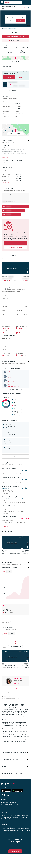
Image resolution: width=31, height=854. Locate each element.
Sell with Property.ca (16, 827)
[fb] (5, 795)
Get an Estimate (15, 243)
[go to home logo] (8, 783)
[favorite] (19, 538)
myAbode (12, 787)
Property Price (6, 295)
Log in (10, 20)
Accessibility (15, 817)
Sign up (20, 20)
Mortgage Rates (18, 830)
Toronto (3, 8)
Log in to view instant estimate (15, 36)
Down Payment (5, 302)
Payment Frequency (6, 318)
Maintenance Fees (6, 338)
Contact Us (27, 827)
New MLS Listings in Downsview (12, 773)
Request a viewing (15, 851)
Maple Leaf (9, 717)
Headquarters (17, 815)
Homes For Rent (9, 832)
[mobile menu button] (28, 2)
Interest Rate (5, 310)
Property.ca (4, 787)
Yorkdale (4, 719)
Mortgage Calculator (7, 830)
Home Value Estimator (23, 828)
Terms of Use (4, 818)
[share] (28, 7)
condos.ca (3, 815)
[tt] (2, 795)
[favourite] (25, 7)
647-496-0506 (16, 683)
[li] (8, 795)
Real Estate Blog (5, 827)
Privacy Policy (23, 817)
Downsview (5, 716)
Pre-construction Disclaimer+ (15, 842)
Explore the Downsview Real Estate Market (15, 752)
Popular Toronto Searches (10, 759)
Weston (21, 717)
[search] (13, 2)
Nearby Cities (6, 766)
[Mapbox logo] (5, 647)
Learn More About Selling (15, 247)
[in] (11, 795)
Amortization (19, 310)
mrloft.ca (10, 815)
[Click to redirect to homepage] (2, 2)
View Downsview (6, 617)
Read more (5, 157)
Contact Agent (15, 688)
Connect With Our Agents (9, 828)
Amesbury (15, 717)
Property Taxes (5, 346)
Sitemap (11, 818)
